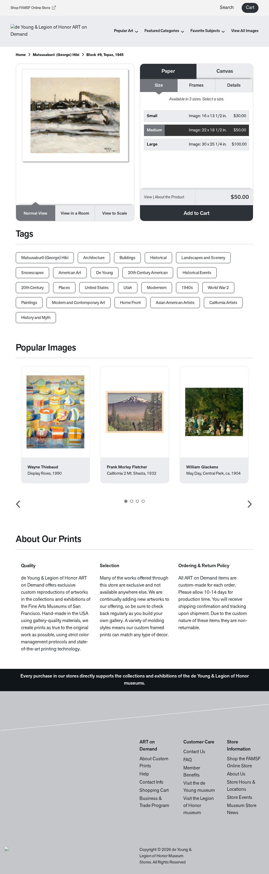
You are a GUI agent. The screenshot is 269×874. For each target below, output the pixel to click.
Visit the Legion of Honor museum (198, 806)
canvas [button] (224, 71)
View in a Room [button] (75, 213)
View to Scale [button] (114, 213)
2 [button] (131, 501)
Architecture (94, 258)
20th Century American (148, 273)
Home (21, 55)
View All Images (244, 31)
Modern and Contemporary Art (78, 303)
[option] (55, 425)
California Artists (223, 303)
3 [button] (137, 501)
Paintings (29, 303)
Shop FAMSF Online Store (30, 8)
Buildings (127, 258)
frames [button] (196, 85)
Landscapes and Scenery (203, 258)
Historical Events (197, 273)
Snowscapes (32, 273)
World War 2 (218, 288)
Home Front (130, 303)
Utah (127, 288)
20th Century (32, 288)
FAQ (187, 760)
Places (64, 288)
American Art (70, 273)
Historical (158, 258)
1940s (187, 288)
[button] (196, 116)
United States (96, 288)
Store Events (239, 797)
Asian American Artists (175, 303)
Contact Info (151, 782)
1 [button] (125, 501)
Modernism (157, 288)
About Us (236, 774)
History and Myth (35, 318)
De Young (104, 273)
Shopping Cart (154, 790)
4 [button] (143, 501)
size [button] (159, 85)
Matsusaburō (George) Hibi (56, 55)
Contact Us (194, 752)
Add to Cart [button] (196, 213)
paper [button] (168, 71)
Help (144, 774)
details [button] (234, 85)
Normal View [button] (35, 213)
